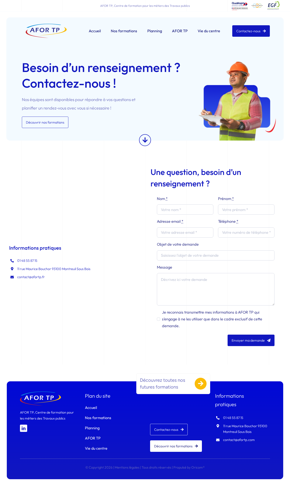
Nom (162, 198)
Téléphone (228, 221)
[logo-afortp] (46, 25)
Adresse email (170, 221)
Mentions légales (127, 467)
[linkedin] (23, 428)
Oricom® (198, 467)
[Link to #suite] (145, 140)
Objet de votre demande (178, 244)
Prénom (226, 198)
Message (164, 267)
